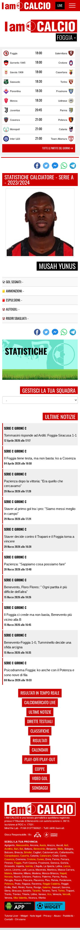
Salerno (46, 887)
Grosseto (9, 866)
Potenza (62, 119)
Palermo (46, 876)
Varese (42, 894)
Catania (63, 129)
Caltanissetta (66, 852)
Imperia (20, 866)
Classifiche (39, 731)
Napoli (63, 873)
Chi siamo (20, 919)
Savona (66, 887)
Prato (17, 883)
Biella (60, 848)
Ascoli (59, 845)
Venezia (57, 894)
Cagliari (37, 852)
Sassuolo (15, 81)
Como (63, 855)
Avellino (8, 848)
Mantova (51, 869)
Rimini (21, 887)
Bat (21, 848)
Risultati (40, 740)
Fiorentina (15, 91)
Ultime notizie (40, 712)
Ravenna (36, 883)
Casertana (61, 72)
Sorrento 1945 (17, 62)
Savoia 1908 (16, 72)
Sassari (56, 887)
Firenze (8, 862)
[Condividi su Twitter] (46, 165)
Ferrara (65, 859)
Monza (13, 100)
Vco (49, 894)
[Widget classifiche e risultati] (50, 905)
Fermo (55, 859)
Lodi (24, 869)
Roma (29, 887)
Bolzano (8, 852)
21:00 (38, 119)
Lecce (66, 866)
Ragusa (26, 883)
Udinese (62, 100)
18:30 (38, 81)
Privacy (47, 915)
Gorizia (64, 862)
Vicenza (32, 897)
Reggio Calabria (51, 883)
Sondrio (27, 890)
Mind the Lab (11, 828)
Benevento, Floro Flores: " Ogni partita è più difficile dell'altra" (35, 589)
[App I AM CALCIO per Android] (19, 905)
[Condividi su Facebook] (37, 165)
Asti (66, 845)
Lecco (7, 869)
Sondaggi (40, 788)
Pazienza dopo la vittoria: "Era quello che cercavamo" (33, 483)
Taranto (36, 890)
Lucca (31, 869)
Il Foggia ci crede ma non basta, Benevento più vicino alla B (38, 617)
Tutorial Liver (11, 915)
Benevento (39, 848)
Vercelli (66, 894)
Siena (7, 890)
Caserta (24, 855)
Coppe (40, 769)
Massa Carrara (66, 869)
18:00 (38, 53)
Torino (63, 81)
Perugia (8, 880)
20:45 (38, 110)
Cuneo (40, 859)
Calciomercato (50, 852)
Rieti (14, 887)
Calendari (40, 750)
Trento (7, 894)
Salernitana (61, 53)
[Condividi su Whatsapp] (64, 165)
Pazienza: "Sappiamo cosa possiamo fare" (35, 564)
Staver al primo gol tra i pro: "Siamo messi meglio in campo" (39, 511)
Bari (16, 848)
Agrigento (9, 845)
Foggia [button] (65, 37)
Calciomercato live (40, 702)
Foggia (13, 53)
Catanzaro (45, 855)
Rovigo (37, 887)
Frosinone (61, 91)
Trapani (70, 890)
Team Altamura (59, 138)
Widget (24, 915)
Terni (54, 890)
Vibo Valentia (20, 897)
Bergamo (51, 848)
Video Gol (40, 778)
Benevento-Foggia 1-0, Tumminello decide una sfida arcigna (37, 645)
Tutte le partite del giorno (56, 148)
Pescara (27, 880)
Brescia (18, 852)
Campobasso (11, 855)
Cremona (21, 859)
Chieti (55, 855)
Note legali (35, 915)
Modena (36, 873)
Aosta (43, 845)
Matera (8, 873)
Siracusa (16, 890)
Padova (36, 876)
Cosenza (15, 119)
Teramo (46, 890)
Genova (54, 862)
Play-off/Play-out (39, 759)
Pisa (47, 880)
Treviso (17, 894)
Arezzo (51, 845)
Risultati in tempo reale (39, 693)
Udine (34, 894)
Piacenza (39, 880)
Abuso (57, 915)
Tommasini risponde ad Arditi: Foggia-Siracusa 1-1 (40, 435)
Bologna (68, 848)
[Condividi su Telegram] (73, 165)
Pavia (64, 876)
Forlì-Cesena (30, 862)
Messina (17, 873)
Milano (27, 873)
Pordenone (65, 880)
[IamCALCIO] (40, 809)
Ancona (34, 845)
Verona (8, 897)
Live (60, 5)
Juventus (15, 110)
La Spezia (49, 866)
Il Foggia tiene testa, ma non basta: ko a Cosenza (40, 458)
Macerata (41, 869)
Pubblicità (68, 915)
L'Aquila (38, 866)
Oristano (26, 876)
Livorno (16, 869)
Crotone (62, 62)
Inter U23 (15, 138)
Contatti (8, 919)
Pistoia (54, 880)
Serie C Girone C (15, 428)
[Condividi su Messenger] (55, 165)
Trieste (25, 894)
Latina (59, 866)
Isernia (29, 866)
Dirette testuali (39, 721)
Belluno (28, 848)
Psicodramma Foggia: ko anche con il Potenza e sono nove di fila (39, 672)
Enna (48, 859)
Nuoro (17, 876)
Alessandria (22, 845)
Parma (63, 110)
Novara (8, 876)
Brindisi (28, 852)
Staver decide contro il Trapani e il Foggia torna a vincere (39, 539)
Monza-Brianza (50, 873)
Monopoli (15, 129)
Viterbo (42, 897)
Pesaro (18, 880)
